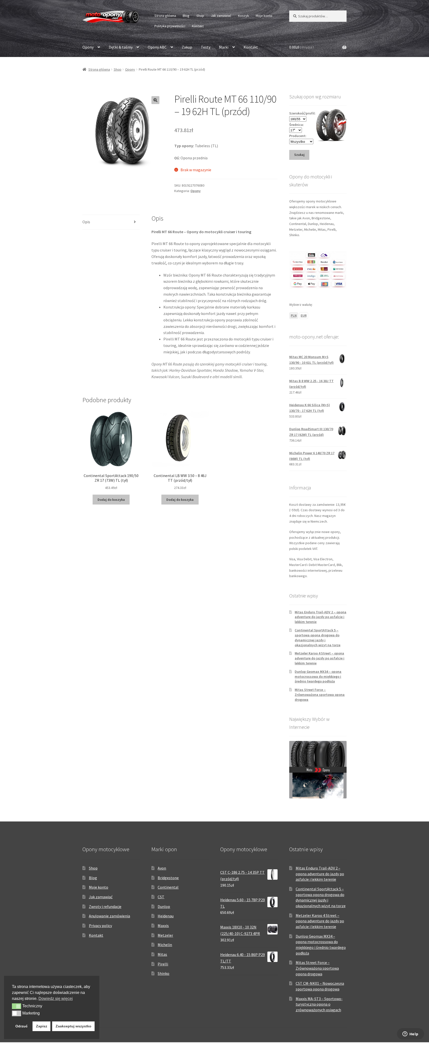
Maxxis (163, 925)
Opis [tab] (86, 221)
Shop (200, 15)
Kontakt (198, 26)
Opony (88, 47)
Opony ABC (157, 47)
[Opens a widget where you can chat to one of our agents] (410, 1034)
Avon (162, 868)
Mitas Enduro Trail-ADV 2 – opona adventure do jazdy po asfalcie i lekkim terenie (320, 617)
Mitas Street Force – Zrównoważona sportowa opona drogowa (320, 694)
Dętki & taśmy (121, 47)
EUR (304, 315)
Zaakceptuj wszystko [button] (73, 1026)
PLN (294, 315)
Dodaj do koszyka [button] (111, 499)
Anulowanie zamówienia (109, 915)
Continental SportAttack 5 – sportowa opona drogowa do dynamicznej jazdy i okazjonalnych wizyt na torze (317, 637)
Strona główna (165, 15)
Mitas (162, 954)
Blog (186, 15)
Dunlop (164, 906)
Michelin (165, 944)
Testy (205, 47)
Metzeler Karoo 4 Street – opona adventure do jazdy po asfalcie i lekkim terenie (319, 658)
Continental (168, 887)
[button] (155, 100)
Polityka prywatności (169, 26)
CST (161, 896)
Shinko (163, 973)
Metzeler (165, 935)
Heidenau (166, 915)
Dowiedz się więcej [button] (55, 998)
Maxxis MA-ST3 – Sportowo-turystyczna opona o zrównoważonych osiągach (319, 1004)
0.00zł (301, 47)
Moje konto (264, 15)
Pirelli (163, 963)
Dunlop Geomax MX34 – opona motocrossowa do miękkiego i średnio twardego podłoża (318, 676)
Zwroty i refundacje (105, 906)
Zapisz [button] (41, 1026)
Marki (223, 47)
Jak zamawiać (221, 15)
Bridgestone (168, 877)
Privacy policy (100, 925)
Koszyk (243, 15)
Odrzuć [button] (21, 1026)
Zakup (187, 47)
